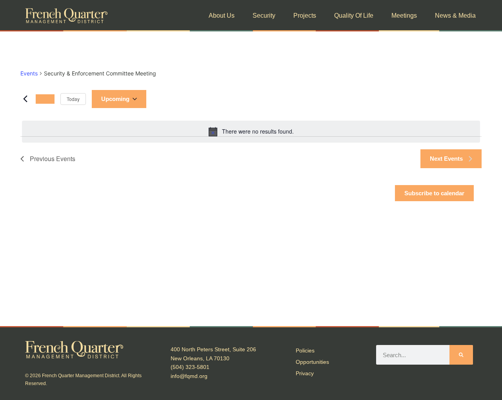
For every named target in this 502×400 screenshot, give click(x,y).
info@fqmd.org (189, 376)
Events (29, 73)
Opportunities (312, 362)
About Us (222, 15)
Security (264, 15)
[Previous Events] (25, 99)
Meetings (404, 15)
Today (73, 98)
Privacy (305, 373)
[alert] (251, 132)
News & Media (455, 15)
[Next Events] (45, 99)
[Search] (461, 355)
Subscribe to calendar (434, 193)
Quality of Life (353, 15)
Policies (305, 350)
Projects (304, 15)
